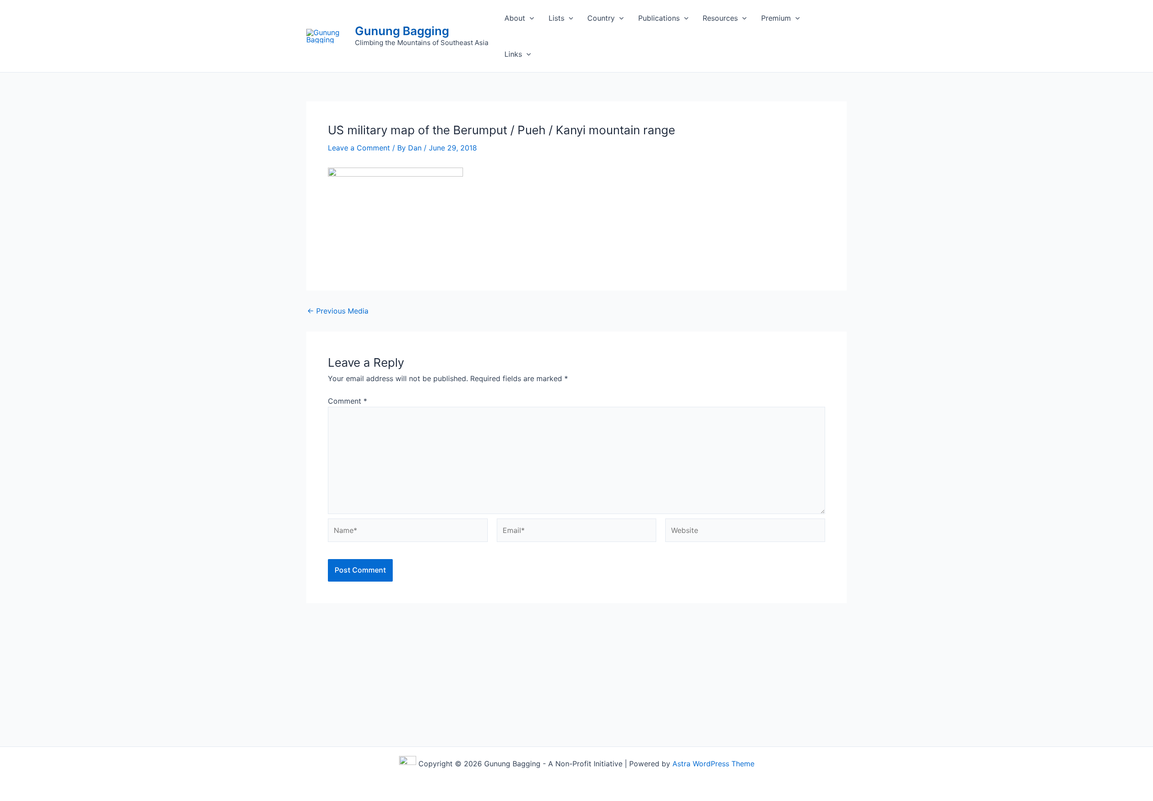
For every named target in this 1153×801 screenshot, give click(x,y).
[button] (529, 18)
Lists (556, 18)
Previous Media (337, 310)
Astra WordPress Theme (713, 763)
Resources (720, 18)
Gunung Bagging (402, 31)
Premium (776, 18)
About (514, 18)
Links (513, 54)
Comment (347, 400)
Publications (659, 18)
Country (601, 18)
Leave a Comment (359, 147)
